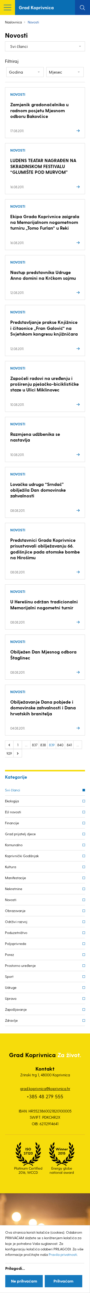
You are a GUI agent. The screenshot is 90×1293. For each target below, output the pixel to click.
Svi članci (12, 790)
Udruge (10, 987)
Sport (9, 976)
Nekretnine (13, 889)
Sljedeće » (18, 753)
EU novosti (13, 812)
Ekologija (12, 801)
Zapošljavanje (16, 1009)
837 (35, 745)
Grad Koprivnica (36, 7)
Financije (12, 823)
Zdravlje (11, 1020)
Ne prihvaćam (24, 1281)
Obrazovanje (15, 911)
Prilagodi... (15, 1268)
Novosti (10, 900)
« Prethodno (9, 744)
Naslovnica (13, 22)
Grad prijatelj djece (20, 834)
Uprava (10, 998)
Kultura (10, 867)
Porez (9, 954)
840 (60, 745)
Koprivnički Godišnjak (22, 856)
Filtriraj (11, 61)
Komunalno (13, 845)
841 (69, 745)
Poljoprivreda (15, 943)
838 (43, 745)
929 (9, 753)
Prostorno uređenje (20, 965)
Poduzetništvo (16, 932)
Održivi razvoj (16, 922)
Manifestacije (15, 878)
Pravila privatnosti (63, 1254)
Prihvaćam (64, 1281)
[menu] (7, 7)
